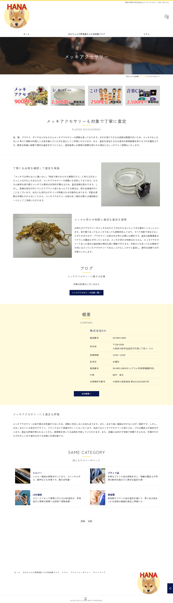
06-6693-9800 (119, 337)
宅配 (90, 521)
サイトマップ (99, 572)
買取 (83, 521)
